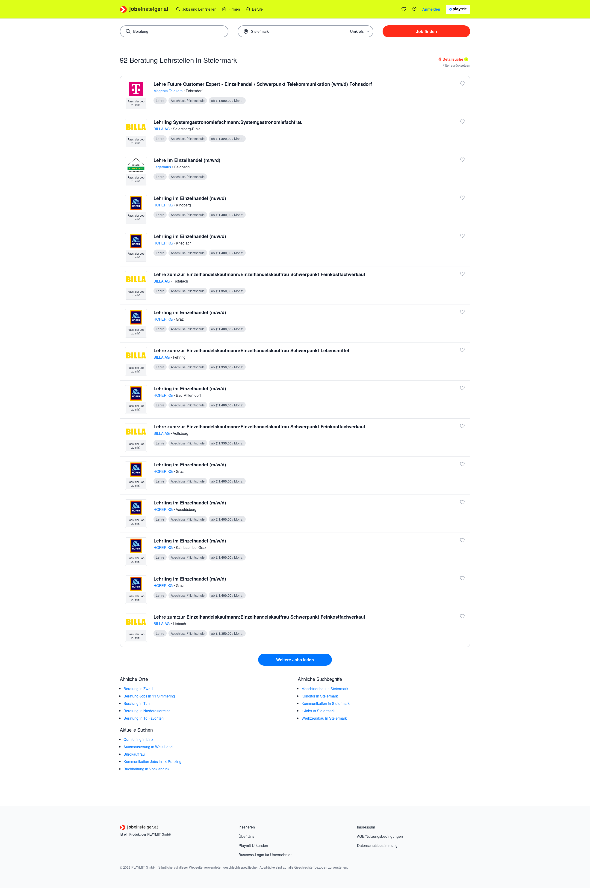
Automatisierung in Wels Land (148, 746)
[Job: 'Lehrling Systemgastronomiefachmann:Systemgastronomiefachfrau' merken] (462, 121)
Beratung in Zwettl (138, 688)
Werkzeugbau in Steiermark (324, 718)
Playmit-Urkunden (253, 845)
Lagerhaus (162, 167)
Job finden (426, 31)
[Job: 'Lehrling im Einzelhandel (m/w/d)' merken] (462, 197)
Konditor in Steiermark (319, 696)
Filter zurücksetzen (456, 65)
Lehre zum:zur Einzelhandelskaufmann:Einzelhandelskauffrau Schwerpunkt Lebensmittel (251, 350)
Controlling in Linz (138, 739)
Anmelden (431, 9)
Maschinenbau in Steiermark (324, 688)
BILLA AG (162, 128)
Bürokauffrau (134, 754)
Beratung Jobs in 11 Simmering (149, 696)
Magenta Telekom (168, 90)
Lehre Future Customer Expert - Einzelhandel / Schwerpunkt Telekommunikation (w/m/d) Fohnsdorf (262, 83)
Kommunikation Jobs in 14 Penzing (152, 761)
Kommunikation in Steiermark (325, 703)
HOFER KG (163, 205)
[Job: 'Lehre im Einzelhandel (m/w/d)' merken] (462, 159)
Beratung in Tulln (137, 703)
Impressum (366, 827)
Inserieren (247, 827)
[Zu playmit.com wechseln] (458, 9)
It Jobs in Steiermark (318, 710)
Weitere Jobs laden (295, 660)
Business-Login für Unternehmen (265, 854)
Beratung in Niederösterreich (147, 710)
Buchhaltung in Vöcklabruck (146, 769)
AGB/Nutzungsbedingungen (380, 836)
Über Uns (246, 836)
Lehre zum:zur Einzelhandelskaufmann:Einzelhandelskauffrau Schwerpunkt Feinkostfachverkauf (259, 274)
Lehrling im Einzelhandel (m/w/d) (189, 198)
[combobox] (174, 31)
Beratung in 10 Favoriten (144, 718)
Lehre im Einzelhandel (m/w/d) (186, 160)
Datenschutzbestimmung (377, 845)
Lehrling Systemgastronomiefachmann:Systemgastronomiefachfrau (228, 122)
